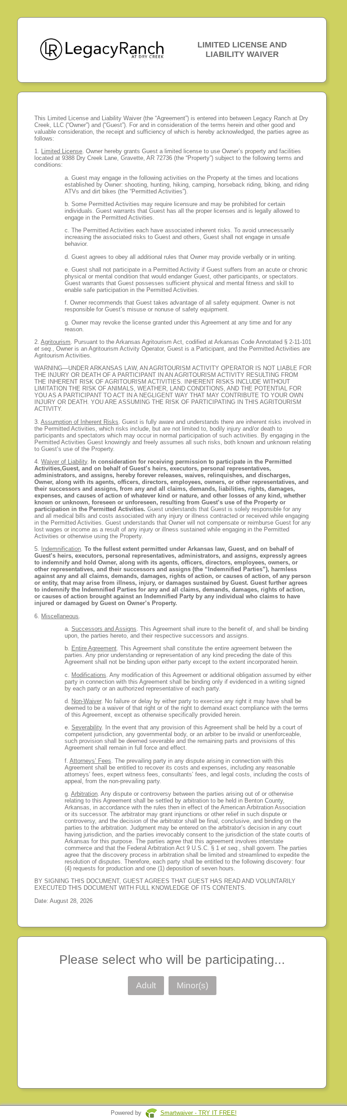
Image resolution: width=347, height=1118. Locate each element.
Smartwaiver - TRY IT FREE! (198, 1112)
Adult (146, 985)
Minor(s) (192, 985)
